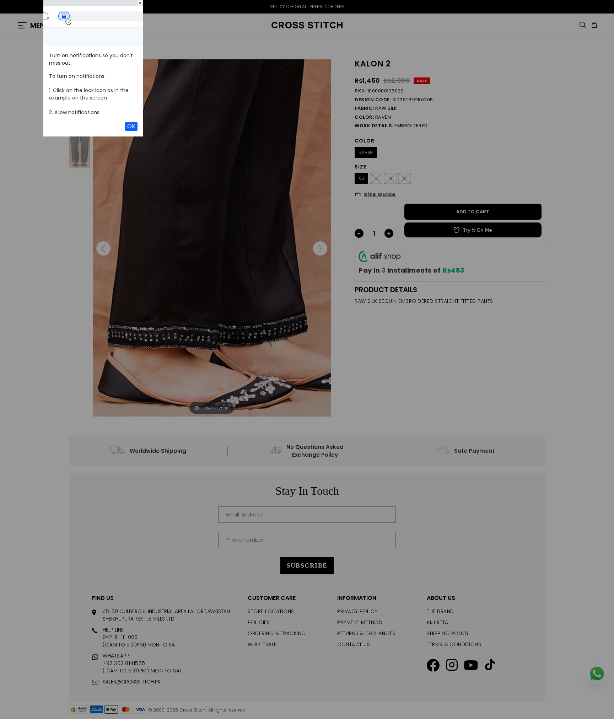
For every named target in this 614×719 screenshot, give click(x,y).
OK (131, 126)
